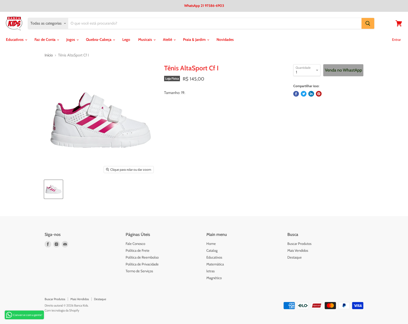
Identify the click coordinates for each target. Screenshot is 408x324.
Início (49, 55)
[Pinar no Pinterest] (319, 94)
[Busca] (367, 23)
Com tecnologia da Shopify (62, 310)
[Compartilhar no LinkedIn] (311, 94)
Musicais (145, 39)
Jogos (71, 39)
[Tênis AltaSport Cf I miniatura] (53, 189)
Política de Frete (137, 250)
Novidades (225, 39)
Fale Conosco (135, 244)
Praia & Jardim (195, 39)
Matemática (215, 264)
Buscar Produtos (299, 244)
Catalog (211, 250)
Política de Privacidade (142, 264)
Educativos (15, 39)
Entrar (396, 40)
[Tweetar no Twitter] (303, 94)
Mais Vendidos (297, 250)
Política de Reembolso (142, 257)
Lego (126, 39)
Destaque (294, 257)
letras (210, 271)
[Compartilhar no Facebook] (296, 94)
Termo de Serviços (139, 271)
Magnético (214, 278)
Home (211, 244)
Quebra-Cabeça (99, 39)
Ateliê (168, 39)
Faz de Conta (45, 39)
